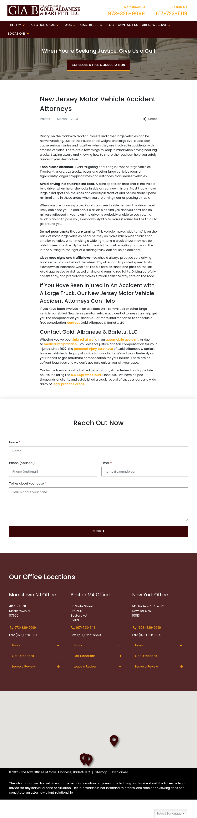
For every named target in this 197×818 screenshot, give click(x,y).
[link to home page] (44, 10)
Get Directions (23, 656)
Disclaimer (120, 772)
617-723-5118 (85, 627)
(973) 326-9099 (149, 627)
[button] (23, 25)
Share (152, 119)
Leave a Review (23, 666)
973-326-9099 (25, 627)
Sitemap (101, 772)
